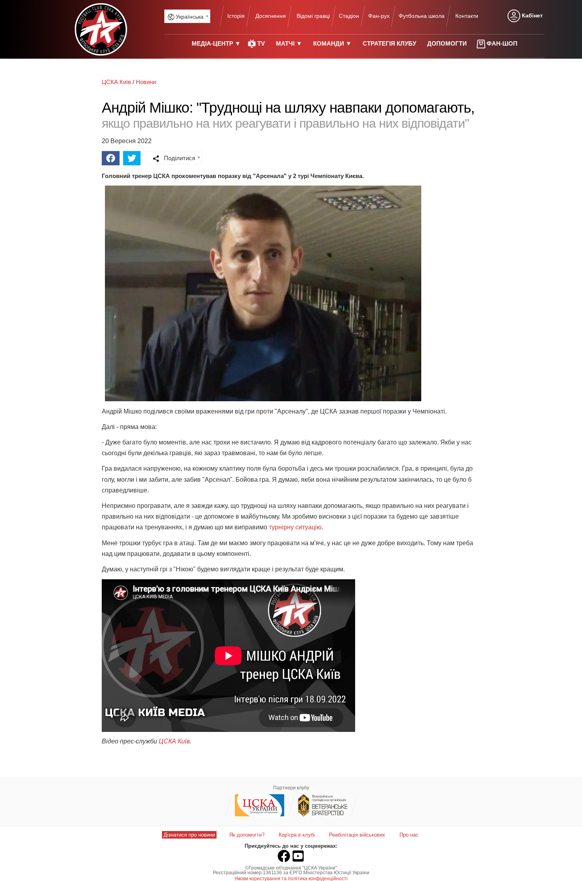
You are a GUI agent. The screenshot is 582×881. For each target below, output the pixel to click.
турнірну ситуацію (295, 527)
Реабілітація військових (357, 835)
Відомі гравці (313, 16)
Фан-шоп (502, 43)
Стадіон (349, 16)
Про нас (408, 835)
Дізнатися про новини (189, 835)
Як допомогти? (246, 835)
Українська (189, 16)
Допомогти (447, 43)
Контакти (466, 16)
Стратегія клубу (389, 43)
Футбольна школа (422, 16)
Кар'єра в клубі (297, 835)
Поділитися (178, 158)
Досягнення (270, 16)
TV (261, 43)
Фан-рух (379, 16)
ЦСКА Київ (174, 741)
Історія (236, 16)
